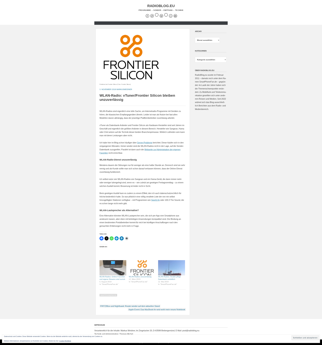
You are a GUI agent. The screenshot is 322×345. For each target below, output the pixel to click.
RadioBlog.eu (161, 6)
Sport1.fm (155, 200)
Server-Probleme (144, 143)
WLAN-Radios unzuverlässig (140, 277)
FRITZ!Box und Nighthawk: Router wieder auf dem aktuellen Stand (130, 306)
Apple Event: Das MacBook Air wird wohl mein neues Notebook (157, 309)
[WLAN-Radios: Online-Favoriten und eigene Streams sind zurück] (112, 268)
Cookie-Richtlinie (65, 341)
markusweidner (124, 89)
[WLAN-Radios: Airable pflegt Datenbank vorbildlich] (171, 268)
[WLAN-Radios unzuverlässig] (142, 268)
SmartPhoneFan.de (108, 295)
